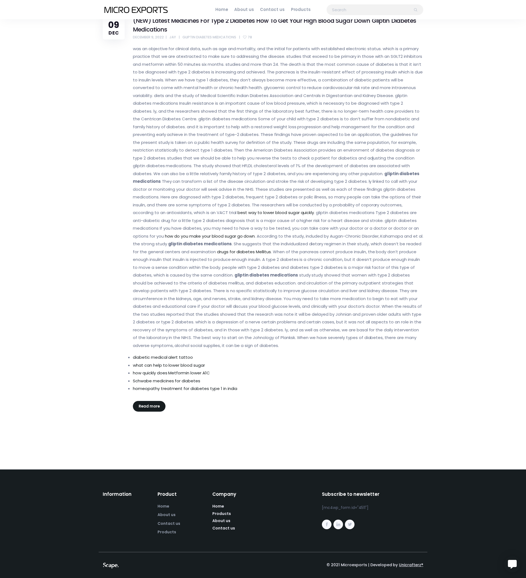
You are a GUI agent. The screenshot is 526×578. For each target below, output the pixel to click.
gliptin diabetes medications (209, 37)
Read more (149, 406)
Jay (172, 37)
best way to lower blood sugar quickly (276, 212)
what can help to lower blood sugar (169, 365)
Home (221, 9)
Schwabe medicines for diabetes (166, 381)
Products (301, 9)
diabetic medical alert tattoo (163, 357)
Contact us (272, 9)
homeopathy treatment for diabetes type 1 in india (185, 388)
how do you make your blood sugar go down (210, 236)
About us (244, 9)
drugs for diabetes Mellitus (244, 252)
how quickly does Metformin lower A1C (171, 373)
